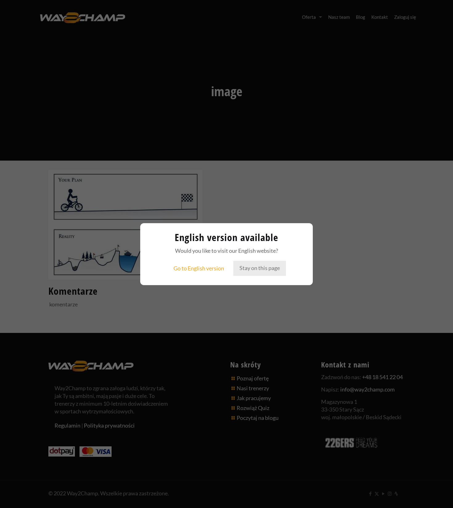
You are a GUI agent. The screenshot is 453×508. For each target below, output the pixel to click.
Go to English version (198, 268)
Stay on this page (259, 267)
